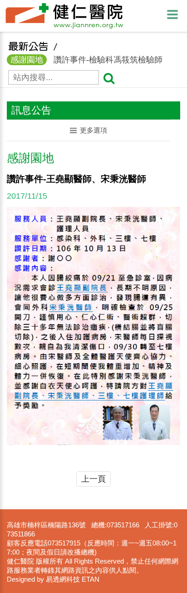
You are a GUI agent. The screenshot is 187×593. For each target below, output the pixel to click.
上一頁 (93, 478)
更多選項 (93, 130)
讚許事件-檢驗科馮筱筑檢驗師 (86, 59)
